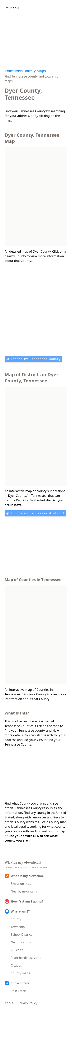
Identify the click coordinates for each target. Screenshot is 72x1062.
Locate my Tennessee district (38, 513)
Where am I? (20, 911)
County (16, 919)
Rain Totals (18, 991)
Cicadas (16, 965)
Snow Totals (20, 983)
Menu (14, 8)
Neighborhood (21, 942)
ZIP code (17, 950)
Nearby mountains (24, 891)
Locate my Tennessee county (36, 359)
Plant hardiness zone (26, 958)
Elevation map (21, 883)
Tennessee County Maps (25, 71)
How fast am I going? (27, 901)
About (9, 1003)
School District (21, 934)
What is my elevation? (28, 876)
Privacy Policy (27, 1003)
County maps (20, 973)
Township (18, 927)
